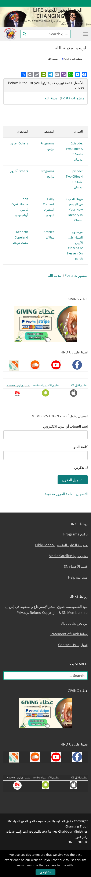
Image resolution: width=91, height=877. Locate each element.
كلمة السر (80, 447)
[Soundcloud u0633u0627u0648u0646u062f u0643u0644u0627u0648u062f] (69, 3)
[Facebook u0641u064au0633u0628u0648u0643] (83, 3)
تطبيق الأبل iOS (78, 385)
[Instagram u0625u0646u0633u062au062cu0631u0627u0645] (53, 3)
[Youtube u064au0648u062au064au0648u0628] (76, 3)
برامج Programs (75, 534)
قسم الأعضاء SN (76, 566)
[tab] (45, 85)
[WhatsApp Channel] (45, 3)
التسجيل (82, 493)
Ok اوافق (45, 872)
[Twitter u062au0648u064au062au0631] (61, 3)
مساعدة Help (78, 577)
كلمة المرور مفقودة (58, 493)
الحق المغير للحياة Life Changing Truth (58, 13)
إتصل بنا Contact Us (73, 645)
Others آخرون (19, 143)
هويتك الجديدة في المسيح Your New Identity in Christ (74, 209)
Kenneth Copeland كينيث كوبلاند (20, 237)
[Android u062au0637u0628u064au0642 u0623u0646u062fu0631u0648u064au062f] (30, 3)
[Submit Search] (24, 34)
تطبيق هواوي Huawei (18, 385)
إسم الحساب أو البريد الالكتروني (65, 426)
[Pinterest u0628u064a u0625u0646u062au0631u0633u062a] (38, 3)
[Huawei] (15, 3)
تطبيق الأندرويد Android (46, 385)
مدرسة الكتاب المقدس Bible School (61, 545)
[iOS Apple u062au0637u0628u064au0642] (22, 3)
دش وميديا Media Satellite (68, 556)
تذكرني (79, 467)
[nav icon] (84, 34)
